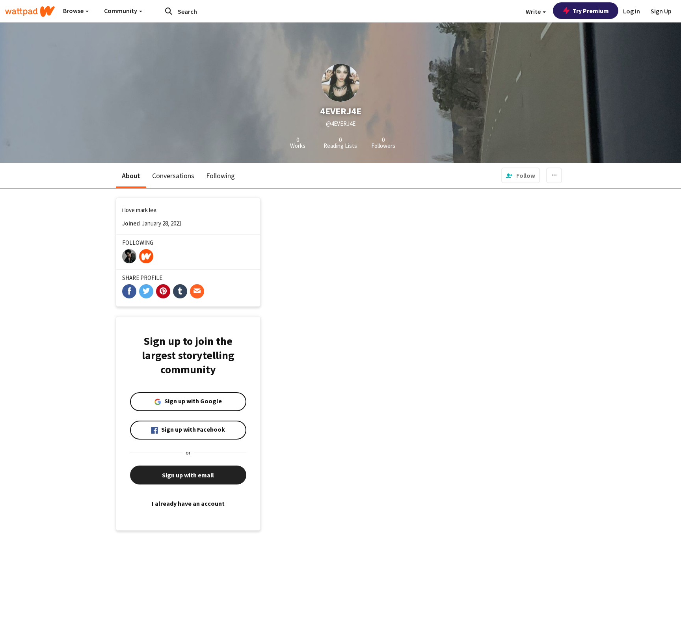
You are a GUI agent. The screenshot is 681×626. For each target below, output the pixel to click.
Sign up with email (188, 475)
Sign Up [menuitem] (661, 11)
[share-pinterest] (163, 291)
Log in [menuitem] (631, 11)
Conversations (173, 175)
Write (534, 11)
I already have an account (188, 503)
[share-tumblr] (180, 291)
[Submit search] (168, 11)
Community (121, 11)
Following (220, 175)
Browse (74, 11)
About (131, 175)
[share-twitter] (146, 291)
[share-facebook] (129, 291)
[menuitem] (520, 175)
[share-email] (197, 291)
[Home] (30, 11)
